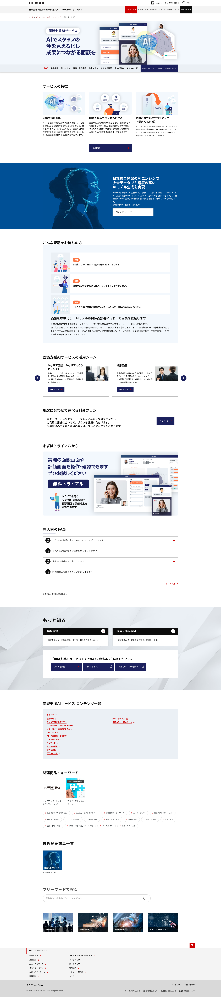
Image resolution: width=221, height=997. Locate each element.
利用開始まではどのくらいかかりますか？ (72, 572)
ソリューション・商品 (43, 17)
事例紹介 (153, 9)
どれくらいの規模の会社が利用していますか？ (74, 551)
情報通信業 (132, 819)
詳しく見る (54, 389)
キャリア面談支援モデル (57, 722)
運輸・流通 (93, 819)
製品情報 (54, 68)
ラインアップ (131, 9)
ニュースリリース (36, 964)
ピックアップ (143, 9)
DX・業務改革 (107, 826)
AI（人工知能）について (57, 736)
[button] (37, 378)
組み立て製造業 (53, 819)
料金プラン (93, 68)
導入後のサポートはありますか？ (68, 561)
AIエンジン (65, 68)
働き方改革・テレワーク (115, 813)
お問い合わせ (190, 985)
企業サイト (33, 955)
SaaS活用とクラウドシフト (86, 813)
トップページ (52, 715)
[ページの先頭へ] (192, 945)
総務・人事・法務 (128, 826)
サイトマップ (176, 985)
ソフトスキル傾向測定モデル (58, 729)
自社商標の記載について (168, 991)
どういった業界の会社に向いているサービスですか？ (77, 540)
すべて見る (171, 583)
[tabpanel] (110, 43)
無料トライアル (148, 68)
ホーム (31, 17)
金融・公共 (169, 819)
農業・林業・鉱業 (53, 826)
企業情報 (32, 960)
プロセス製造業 (73, 819)
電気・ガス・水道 (112, 819)
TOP (46, 68)
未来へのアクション (37, 972)
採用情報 (32, 976)
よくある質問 (106, 68)
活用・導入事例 (79, 68)
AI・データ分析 (139, 813)
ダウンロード (132, 68)
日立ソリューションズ (38, 950)
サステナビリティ (36, 968)
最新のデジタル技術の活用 (57, 813)
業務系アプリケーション (163, 813)
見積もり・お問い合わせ (167, 68)
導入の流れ (119, 68)
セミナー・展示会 (165, 9)
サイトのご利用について (132, 991)
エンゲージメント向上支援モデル (60, 726)
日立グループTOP (34, 985)
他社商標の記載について (187, 991)
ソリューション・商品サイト (80, 955)
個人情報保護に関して (150, 991)
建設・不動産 (151, 819)
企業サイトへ (186, 9)
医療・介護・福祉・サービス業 (81, 826)
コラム (176, 9)
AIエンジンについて (124, 212)
